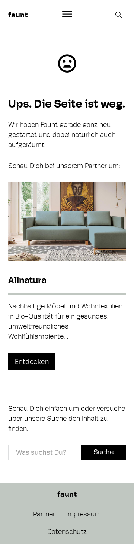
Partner (44, 514)
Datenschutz (67, 531)
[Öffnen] (67, 14)
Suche (103, 452)
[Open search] (119, 14)
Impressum (83, 514)
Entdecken (32, 361)
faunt (18, 14)
